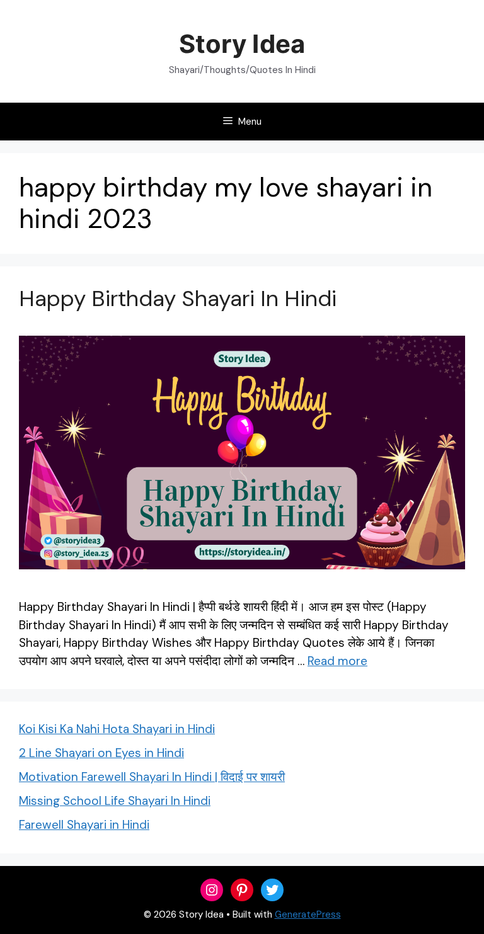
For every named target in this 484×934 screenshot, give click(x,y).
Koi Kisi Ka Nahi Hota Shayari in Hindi (117, 729)
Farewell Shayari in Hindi (84, 825)
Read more (337, 661)
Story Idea (241, 43)
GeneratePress (308, 914)
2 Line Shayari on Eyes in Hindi (101, 753)
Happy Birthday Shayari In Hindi (178, 298)
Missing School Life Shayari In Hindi (114, 801)
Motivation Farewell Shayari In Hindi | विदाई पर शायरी (152, 777)
